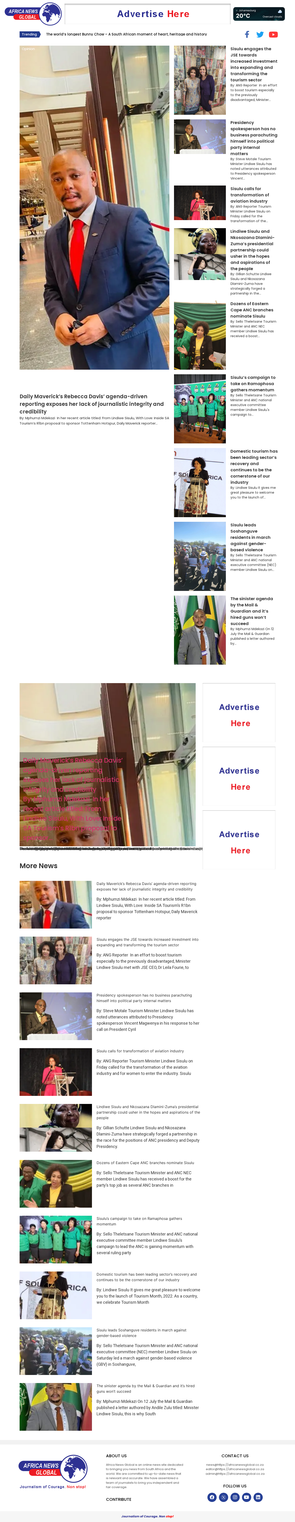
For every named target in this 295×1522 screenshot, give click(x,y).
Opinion (28, 48)
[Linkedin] (258, 1497)
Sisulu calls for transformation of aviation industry (249, 195)
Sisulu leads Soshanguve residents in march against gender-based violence (250, 537)
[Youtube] (246, 1497)
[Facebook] (212, 1497)
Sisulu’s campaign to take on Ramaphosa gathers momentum (253, 384)
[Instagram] (235, 1497)
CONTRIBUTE (118, 1499)
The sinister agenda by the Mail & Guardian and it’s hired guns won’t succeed (251, 611)
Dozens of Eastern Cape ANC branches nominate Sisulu (251, 310)
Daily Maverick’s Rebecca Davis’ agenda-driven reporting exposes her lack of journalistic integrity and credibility (92, 404)
